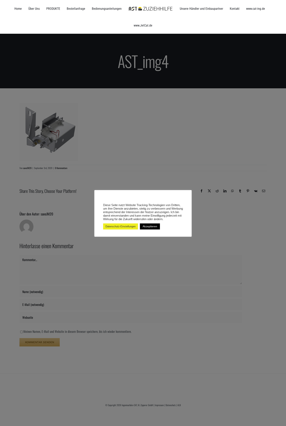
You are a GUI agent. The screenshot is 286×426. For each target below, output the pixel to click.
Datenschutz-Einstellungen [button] (120, 226)
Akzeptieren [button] (150, 226)
